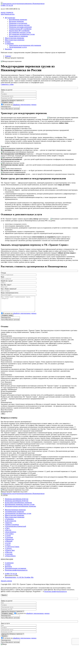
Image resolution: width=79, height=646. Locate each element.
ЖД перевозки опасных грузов (20, 32)
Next (3, 413)
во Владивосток (10, 521)
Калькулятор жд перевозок (18, 36)
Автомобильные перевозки (14, 511)
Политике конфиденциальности (55, 591)
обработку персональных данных (24, 104)
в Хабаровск (9, 519)
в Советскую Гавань (12, 546)
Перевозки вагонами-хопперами (20, 27)
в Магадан (8, 552)
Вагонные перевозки (16, 21)
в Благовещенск (10, 532)
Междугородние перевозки (14, 38)
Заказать (4, 636)
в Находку (8, 522)
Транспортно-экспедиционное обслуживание (25, 45)
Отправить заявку (7, 613)
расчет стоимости (7, 12)
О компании (9, 43)
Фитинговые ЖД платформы (19, 30)
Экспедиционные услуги (18, 47)
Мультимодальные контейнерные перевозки (20, 506)
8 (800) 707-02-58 (7, 5)
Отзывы (8, 42)
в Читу (7, 528)
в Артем (8, 535)
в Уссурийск (9, 534)
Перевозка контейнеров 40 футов (16, 501)
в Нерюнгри (9, 539)
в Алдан (8, 543)
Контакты (8, 49)
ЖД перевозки (10, 18)
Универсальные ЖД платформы (20, 29)
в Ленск (7, 545)
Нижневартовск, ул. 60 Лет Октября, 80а (19, 577)
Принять (4, 595)
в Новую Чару (10, 550)
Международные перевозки (14, 40)
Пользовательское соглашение (15, 568)
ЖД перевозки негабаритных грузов (22, 34)
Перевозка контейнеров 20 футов (16, 499)
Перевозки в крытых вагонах (19, 25)
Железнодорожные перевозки (15, 510)
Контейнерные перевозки (18, 19)
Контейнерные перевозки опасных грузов (19, 504)
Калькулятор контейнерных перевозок (18, 502)
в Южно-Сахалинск (12, 524)
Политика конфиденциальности (16, 570)
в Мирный (8, 541)
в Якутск (8, 530)
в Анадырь (9, 554)
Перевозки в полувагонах (18, 23)
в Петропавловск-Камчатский (15, 526)
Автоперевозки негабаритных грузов (18, 513)
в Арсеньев (9, 537)
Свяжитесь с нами (7, 84)
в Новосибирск (10, 556)
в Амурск (8, 548)
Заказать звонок (6, 581)
